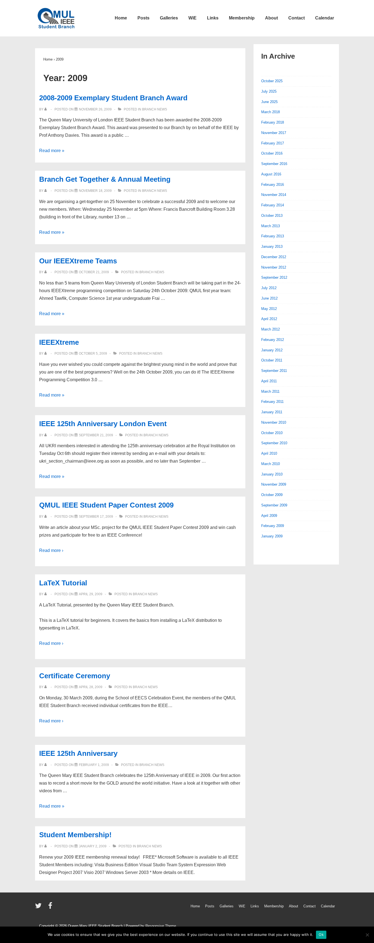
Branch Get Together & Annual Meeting (105, 179)
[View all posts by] (46, 109)
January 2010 (272, 474)
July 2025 (269, 91)
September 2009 (274, 505)
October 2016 (272, 153)
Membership (242, 18)
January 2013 (272, 246)
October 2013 (272, 215)
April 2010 (269, 453)
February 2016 (272, 185)
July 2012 (269, 288)
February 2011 (272, 402)
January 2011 (271, 412)
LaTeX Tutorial (63, 583)
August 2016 (271, 174)
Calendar (324, 18)
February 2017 (272, 143)
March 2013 (270, 226)
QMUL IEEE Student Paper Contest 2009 (106, 505)
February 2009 (272, 526)
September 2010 (274, 443)
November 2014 (273, 195)
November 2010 (273, 422)
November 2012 (273, 267)
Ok (321, 934)
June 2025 (269, 102)
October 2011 (271, 360)
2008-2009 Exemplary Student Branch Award (113, 98)
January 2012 (272, 350)
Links (212, 18)
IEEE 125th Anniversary (78, 753)
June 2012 (269, 298)
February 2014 (272, 205)
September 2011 (274, 371)
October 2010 (272, 433)
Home (121, 18)
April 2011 (269, 381)
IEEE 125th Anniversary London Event (103, 424)
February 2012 (272, 340)
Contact (296, 18)
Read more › (51, 550)
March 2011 (270, 391)
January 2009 (272, 536)
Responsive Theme (160, 926)
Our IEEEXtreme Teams (78, 261)
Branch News (154, 109)
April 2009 (269, 516)
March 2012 (270, 329)
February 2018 (272, 122)
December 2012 (273, 257)
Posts (143, 18)
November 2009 (273, 484)
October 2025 (272, 81)
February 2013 (272, 236)
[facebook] (51, 907)
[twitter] (39, 907)
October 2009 (272, 495)
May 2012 (269, 309)
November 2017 (273, 133)
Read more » (51, 150)
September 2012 (274, 277)
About (271, 18)
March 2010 (270, 464)
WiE (192, 18)
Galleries (169, 18)
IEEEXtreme (59, 342)
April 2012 (269, 319)
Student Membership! (75, 835)
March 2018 (270, 112)
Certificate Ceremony (74, 676)
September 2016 (274, 164)
